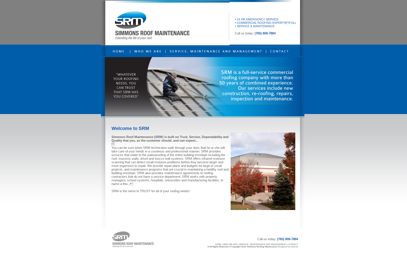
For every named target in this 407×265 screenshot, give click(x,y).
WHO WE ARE (230, 244)
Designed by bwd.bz (288, 246)
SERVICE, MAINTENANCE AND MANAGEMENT (262, 244)
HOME (218, 244)
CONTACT (293, 244)
